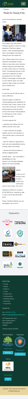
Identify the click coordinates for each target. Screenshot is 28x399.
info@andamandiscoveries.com (15, 314)
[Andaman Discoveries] (8, 2)
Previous (6, 9)
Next (23, 9)
